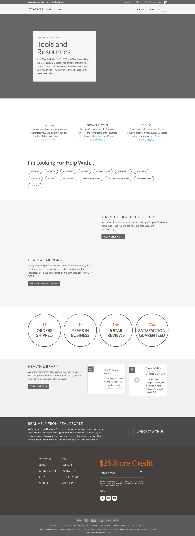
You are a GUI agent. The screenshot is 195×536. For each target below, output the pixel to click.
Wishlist (139, 2)
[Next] (164, 385)
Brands (140, 9)
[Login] (160, 2)
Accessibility (138, 525)
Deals (49, 9)
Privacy (108, 525)
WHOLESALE (69, 483)
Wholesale (125, 525)
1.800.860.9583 (34, 2)
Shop (61, 9)
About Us (61, 525)
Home (53, 525)
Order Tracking (150, 2)
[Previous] (90, 385)
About (153, 9)
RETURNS (67, 464)
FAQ (64, 458)
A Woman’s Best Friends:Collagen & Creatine (155, 371)
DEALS (42, 464)
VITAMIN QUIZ (46, 458)
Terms (116, 525)
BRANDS (43, 483)
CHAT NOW (48, 140)
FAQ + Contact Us (95, 525)
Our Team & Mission (76, 525)
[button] (165, 2)
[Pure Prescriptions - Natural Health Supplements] (97, 9)
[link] (102, 498)
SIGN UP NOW (146, 139)
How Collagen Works (111, 371)
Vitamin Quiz (36, 9)
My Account (128, 2)
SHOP (41, 477)
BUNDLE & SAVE (47, 471)
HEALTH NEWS (70, 477)
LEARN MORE (97, 139)
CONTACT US (69, 471)
